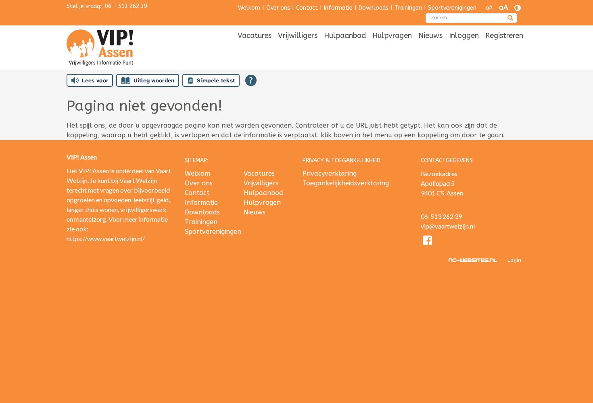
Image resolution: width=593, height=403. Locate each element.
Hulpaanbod (345, 35)
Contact (307, 7)
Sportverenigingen (452, 7)
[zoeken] (510, 18)
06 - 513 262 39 (126, 6)
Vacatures (254, 35)
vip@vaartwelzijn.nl (448, 226)
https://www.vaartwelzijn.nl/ (106, 238)
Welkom (249, 7)
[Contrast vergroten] (517, 8)
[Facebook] (428, 242)
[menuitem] (254, 36)
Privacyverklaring (330, 173)
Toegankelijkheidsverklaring (346, 183)
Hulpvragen (392, 35)
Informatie (338, 7)
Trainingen (408, 7)
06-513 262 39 (441, 216)
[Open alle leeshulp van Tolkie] (251, 80)
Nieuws (430, 35)
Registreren (504, 35)
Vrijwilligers (297, 35)
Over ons (278, 7)
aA (489, 7)
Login (514, 259)
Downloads (373, 7)
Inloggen (464, 35)
